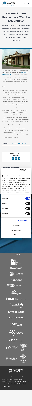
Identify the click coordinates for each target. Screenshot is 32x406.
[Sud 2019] (16, 332)
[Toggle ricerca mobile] (25, 3)
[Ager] (16, 292)
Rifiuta (16, 235)
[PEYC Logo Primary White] (16, 262)
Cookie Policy (6, 386)
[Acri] (16, 298)
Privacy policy (22, 384)
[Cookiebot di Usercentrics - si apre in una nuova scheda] (19, 170)
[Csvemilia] (16, 324)
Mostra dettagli (22, 220)
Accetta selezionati (16, 230)
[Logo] (16, 369)
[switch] (27, 203)
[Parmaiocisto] (16, 311)
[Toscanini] (16, 340)
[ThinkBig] (16, 268)
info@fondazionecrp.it (11, 384)
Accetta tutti (16, 225)
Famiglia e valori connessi (19, 143)
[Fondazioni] (16, 285)
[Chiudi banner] (29, 170)
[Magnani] (12, 358)
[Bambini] (16, 274)
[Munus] (23, 358)
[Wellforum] (16, 280)
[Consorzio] (11, 347)
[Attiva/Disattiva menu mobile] (29, 3)
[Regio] (24, 347)
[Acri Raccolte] (16, 305)
